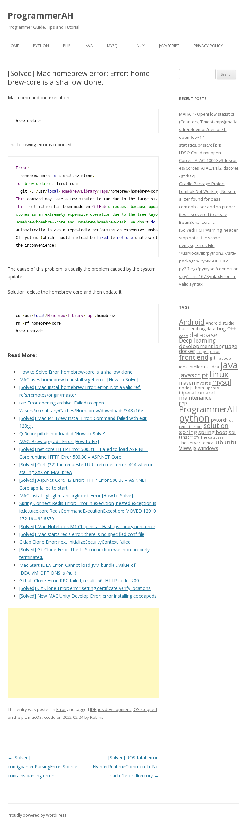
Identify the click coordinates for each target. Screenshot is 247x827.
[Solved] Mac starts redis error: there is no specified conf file (81, 534)
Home (13, 46)
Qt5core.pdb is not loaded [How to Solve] (62, 434)
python (194, 418)
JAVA (89, 46)
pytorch (219, 419)
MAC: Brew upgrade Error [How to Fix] (59, 441)
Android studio (220, 323)
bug (221, 328)
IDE (93, 709)
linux (219, 374)
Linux (139, 46)
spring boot (212, 432)
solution (216, 425)
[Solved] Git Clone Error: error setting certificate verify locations (85, 588)
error (215, 351)
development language (208, 346)
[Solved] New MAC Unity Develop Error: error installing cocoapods (88, 596)
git (212, 358)
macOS (35, 717)
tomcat (208, 442)
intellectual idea (204, 367)
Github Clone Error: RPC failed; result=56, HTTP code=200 (79, 580)
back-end (188, 329)
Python (41, 46)
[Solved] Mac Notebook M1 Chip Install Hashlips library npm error (87, 526)
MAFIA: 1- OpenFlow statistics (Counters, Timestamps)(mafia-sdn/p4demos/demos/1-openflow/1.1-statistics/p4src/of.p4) (209, 129)
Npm (199, 388)
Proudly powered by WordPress (37, 815)
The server (189, 443)
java (229, 364)
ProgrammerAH (40, 15)
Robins (97, 717)
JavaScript (169, 46)
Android (192, 322)
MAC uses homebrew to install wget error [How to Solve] (78, 379)
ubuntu (226, 442)
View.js (188, 448)
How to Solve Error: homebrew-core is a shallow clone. (76, 372)
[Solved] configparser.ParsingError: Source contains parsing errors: (42, 767)
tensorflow (189, 437)
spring (188, 432)
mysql (221, 381)
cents (183, 335)
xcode (50, 717)
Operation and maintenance (197, 395)
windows (208, 448)
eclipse (203, 351)
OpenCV (212, 388)
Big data (207, 329)
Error (61, 709)
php (183, 403)
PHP (66, 46)
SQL (232, 432)
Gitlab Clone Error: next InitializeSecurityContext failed (75, 542)
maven (187, 382)
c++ (231, 328)
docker (187, 351)
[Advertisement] (83, 653)
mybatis (203, 383)
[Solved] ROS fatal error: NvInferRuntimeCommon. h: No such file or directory (126, 767)
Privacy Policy (208, 46)
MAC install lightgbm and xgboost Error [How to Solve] (76, 495)
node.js (186, 388)
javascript (193, 374)
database (203, 334)
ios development (114, 709)
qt (231, 420)
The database (212, 437)
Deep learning (197, 340)
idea (183, 367)
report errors (190, 426)
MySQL (113, 46)
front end (193, 357)
